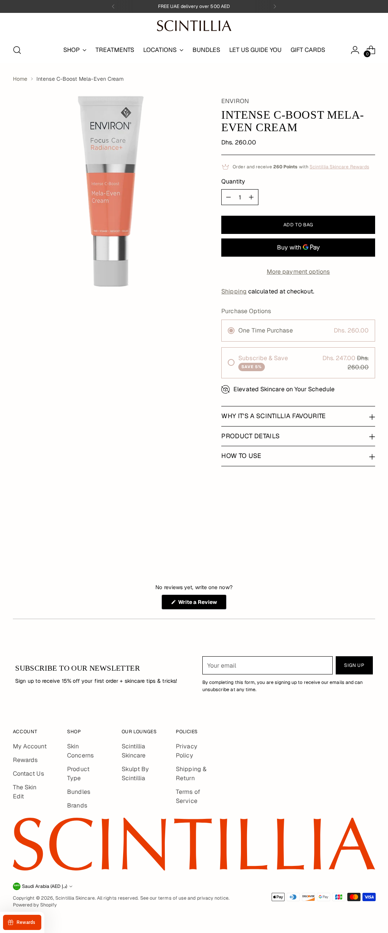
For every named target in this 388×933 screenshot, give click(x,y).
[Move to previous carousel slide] (351, 532)
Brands (77, 805)
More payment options (298, 272)
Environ (235, 101)
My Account (30, 746)
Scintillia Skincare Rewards (339, 167)
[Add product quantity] (251, 197)
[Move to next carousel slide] (368, 531)
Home (20, 78)
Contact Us (28, 774)
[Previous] (113, 6)
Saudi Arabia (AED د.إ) (44, 886)
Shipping (234, 291)
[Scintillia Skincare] (194, 25)
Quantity (233, 181)
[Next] (274, 6)
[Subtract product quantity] (228, 197)
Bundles (78, 792)
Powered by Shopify (35, 905)
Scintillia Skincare (75, 898)
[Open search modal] (17, 50)
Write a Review (202, 604)
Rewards (25, 760)
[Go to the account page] (355, 50)
